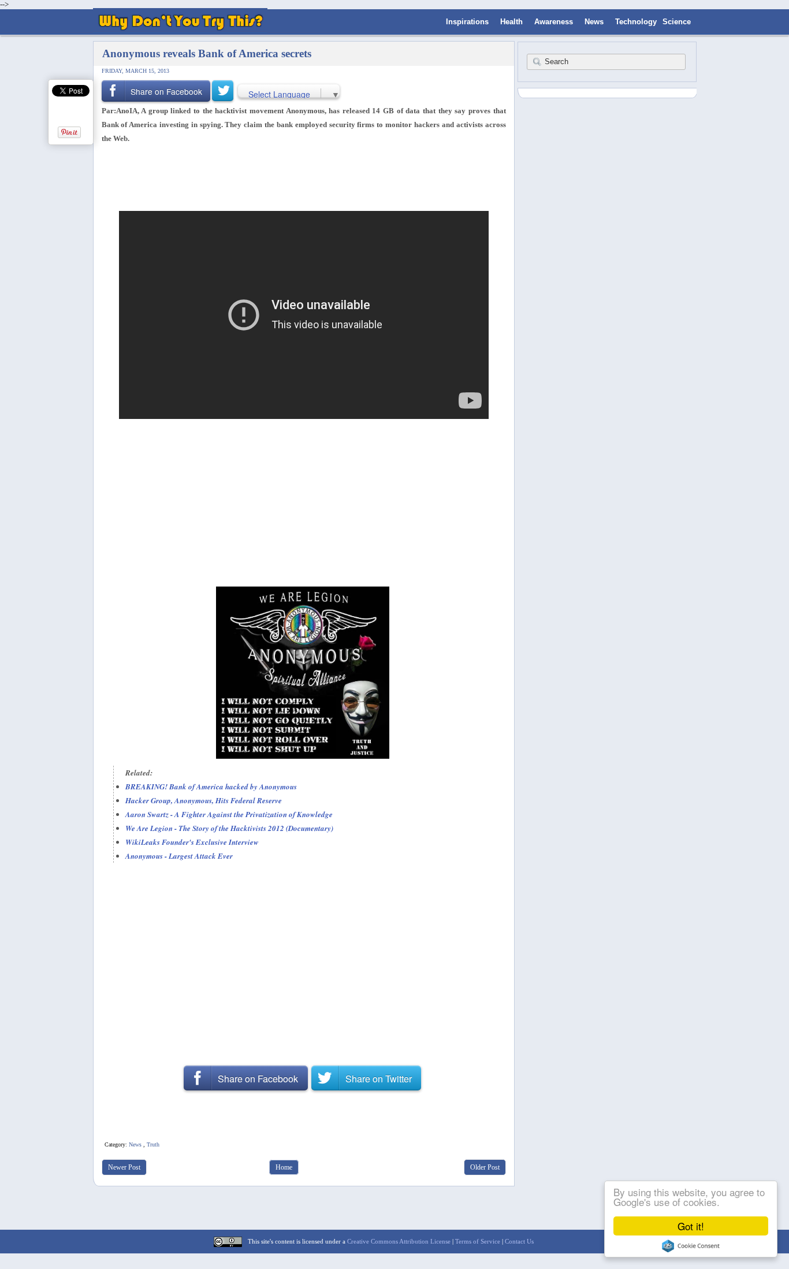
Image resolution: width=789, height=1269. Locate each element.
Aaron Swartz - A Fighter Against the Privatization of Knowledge (229, 814)
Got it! (691, 1226)
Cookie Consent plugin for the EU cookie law (691, 1246)
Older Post (485, 1167)
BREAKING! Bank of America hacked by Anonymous (211, 786)
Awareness (553, 21)
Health (511, 21)
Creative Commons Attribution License (399, 1241)
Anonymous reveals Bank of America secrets (206, 53)
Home (284, 1167)
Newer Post (124, 1167)
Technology (636, 21)
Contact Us (519, 1241)
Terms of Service (477, 1241)
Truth (153, 1144)
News (594, 21)
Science (677, 21)
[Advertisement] (300, 176)
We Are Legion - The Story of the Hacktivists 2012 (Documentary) (229, 828)
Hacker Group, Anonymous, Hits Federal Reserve (203, 800)
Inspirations (467, 21)
